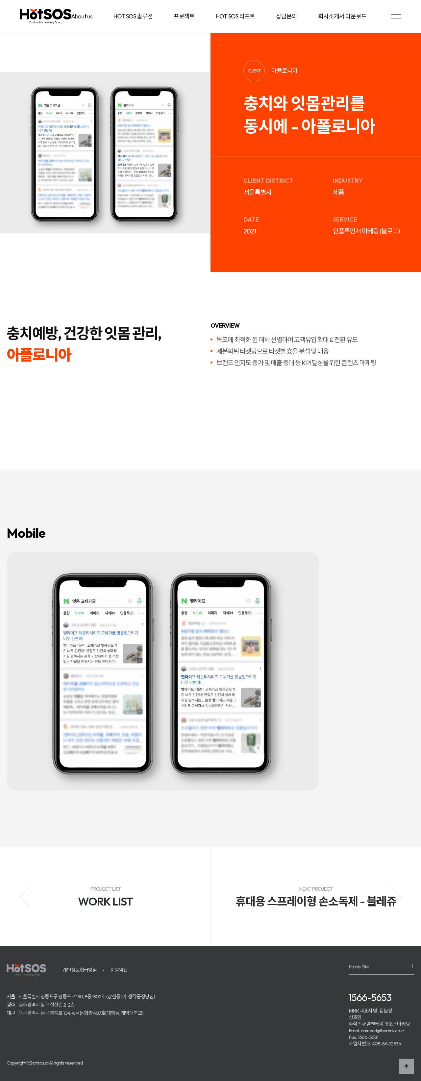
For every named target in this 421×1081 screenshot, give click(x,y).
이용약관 (119, 969)
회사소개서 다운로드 (342, 16)
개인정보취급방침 (79, 969)
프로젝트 (184, 16)
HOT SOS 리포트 (235, 16)
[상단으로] (406, 1066)
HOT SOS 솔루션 (133, 16)
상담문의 (286, 16)
